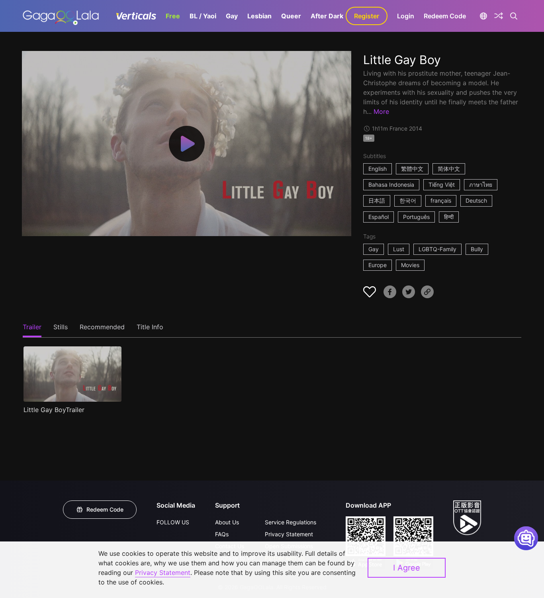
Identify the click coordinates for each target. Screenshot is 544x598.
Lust (398, 249)
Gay (232, 16)
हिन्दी (449, 216)
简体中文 (449, 168)
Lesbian (259, 16)
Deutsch (476, 200)
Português (416, 216)
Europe (377, 265)
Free (173, 16)
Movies (410, 265)
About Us (227, 522)
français (441, 200)
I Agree (406, 568)
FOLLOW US (173, 522)
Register (366, 16)
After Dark (327, 16)
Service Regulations (290, 522)
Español (378, 216)
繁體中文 (412, 168)
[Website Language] (483, 16)
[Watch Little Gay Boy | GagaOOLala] (61, 16)
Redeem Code (445, 16)
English (377, 168)
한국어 (407, 200)
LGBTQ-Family (437, 249)
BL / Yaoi (203, 16)
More (381, 111)
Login (405, 16)
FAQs (222, 534)
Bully (477, 249)
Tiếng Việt (442, 184)
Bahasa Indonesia (391, 184)
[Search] (514, 16)
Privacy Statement (289, 534)
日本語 (376, 200)
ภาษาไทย (480, 184)
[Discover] (498, 15)
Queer (291, 16)
